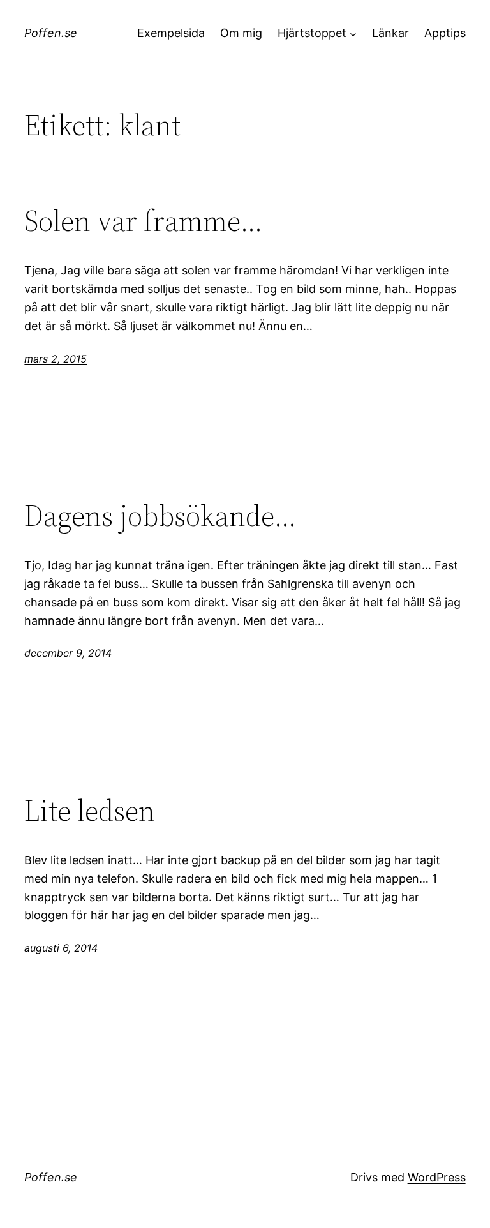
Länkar (390, 33)
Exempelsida (171, 33)
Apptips (445, 33)
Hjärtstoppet (312, 33)
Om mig (241, 33)
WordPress (437, 1177)
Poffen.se (50, 33)
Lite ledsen (89, 810)
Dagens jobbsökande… (160, 515)
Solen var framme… (143, 220)
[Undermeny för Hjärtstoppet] (353, 33)
